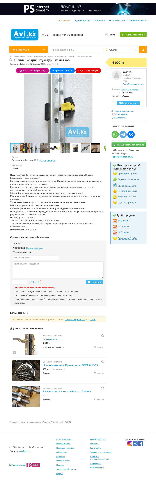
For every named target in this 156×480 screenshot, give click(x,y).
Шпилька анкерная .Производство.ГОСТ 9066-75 (70, 365)
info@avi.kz (24, 451)
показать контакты (129, 89)
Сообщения (95, 463)
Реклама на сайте (98, 439)
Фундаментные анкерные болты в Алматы (67, 391)
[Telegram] (123, 134)
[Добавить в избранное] (10, 60)
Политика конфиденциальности (99, 457)
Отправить (95, 281)
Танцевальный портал (66, 469)
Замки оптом (50, 339)
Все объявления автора (133, 84)
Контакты (94, 443)
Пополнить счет (117, 20)
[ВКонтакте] (131, 134)
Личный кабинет (97, 467)
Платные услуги (63, 460)
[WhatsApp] (115, 134)
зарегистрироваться (75, 319)
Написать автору (129, 103)
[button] (25, 148)
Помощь (60, 465)
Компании (100, 20)
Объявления (64, 20)
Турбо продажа (82, 20)
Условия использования (100, 452)
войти (93, 319)
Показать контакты (34, 247)
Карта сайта (95, 448)
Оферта (59, 473)
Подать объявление (65, 448)
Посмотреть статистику (122, 156)
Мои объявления (138, 20)
